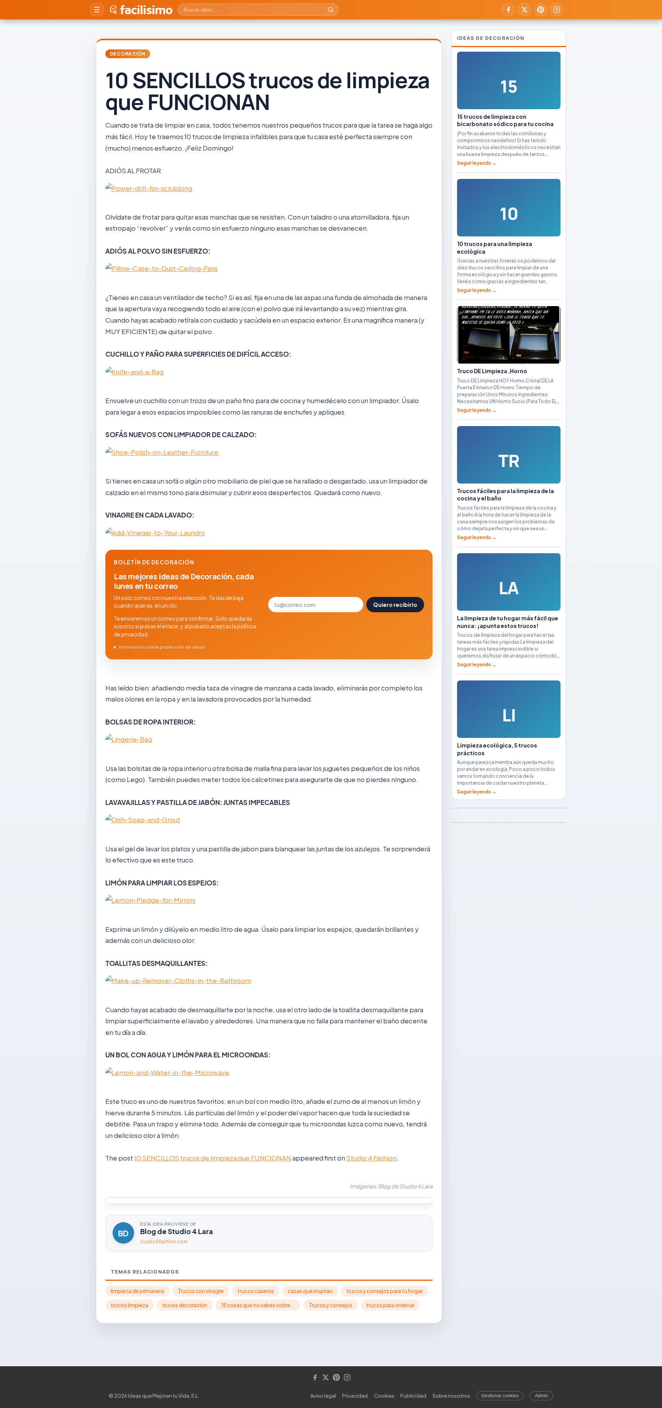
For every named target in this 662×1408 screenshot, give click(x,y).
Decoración (128, 54)
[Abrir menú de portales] (96, 9)
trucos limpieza (129, 1305)
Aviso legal (323, 1396)
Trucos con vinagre (201, 1291)
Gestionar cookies (500, 1395)
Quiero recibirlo (395, 604)
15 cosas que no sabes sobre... (258, 1305)
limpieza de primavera (137, 1291)
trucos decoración (184, 1305)
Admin (541, 1395)
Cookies (384, 1396)
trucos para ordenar (390, 1305)
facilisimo (146, 9)
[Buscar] (330, 9)
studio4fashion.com (164, 1241)
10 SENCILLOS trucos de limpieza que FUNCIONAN (212, 1158)
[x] (524, 9)
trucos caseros (256, 1291)
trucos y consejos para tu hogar (384, 1291)
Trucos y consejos (330, 1305)
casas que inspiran (310, 1291)
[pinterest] (540, 9)
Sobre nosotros (451, 1396)
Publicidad (413, 1396)
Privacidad (355, 1396)
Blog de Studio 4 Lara (176, 1231)
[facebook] (508, 9)
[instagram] (556, 9)
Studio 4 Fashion (371, 1158)
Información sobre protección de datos (161, 647)
